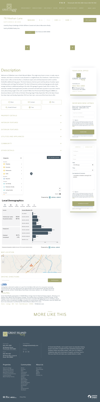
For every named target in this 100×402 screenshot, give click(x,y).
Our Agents (80, 91)
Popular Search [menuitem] (25, 8)
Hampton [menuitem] (23, 374)
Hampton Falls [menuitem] (25, 375)
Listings (8, 304)
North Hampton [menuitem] (25, 382)
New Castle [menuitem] (24, 379)
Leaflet (44, 272)
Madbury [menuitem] (23, 378)
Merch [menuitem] (38, 374)
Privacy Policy (6, 293)
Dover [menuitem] (22, 368)
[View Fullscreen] (3, 262)
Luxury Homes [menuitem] (7, 375)
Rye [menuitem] (22, 387)
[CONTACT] (90, 20)
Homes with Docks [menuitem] (8, 371)
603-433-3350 (79, 3)
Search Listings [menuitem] (7, 368)
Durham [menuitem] (23, 369)
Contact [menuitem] (81, 8)
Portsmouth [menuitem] (24, 384)
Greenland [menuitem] (24, 372)
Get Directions (54, 280)
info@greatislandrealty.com (30, 345)
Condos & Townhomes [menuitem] (9, 374)
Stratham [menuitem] (23, 390)
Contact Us (74, 91)
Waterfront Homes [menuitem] (8, 369)
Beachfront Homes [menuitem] (8, 372)
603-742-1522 (92, 3)
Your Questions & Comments (78, 173)
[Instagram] (26, 352)
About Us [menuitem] (61, 8)
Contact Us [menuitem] (39, 375)
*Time (73, 168)
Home (3, 304)
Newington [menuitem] (24, 381)
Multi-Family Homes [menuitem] (8, 376)
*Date (73, 162)
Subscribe (83, 132)
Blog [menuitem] (37, 371)
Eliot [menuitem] (22, 371)
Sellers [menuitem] (55, 8)
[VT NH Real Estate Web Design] (92, 397)
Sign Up (89, 8)
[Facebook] (23, 352)
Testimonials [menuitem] (39, 369)
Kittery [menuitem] (23, 376)
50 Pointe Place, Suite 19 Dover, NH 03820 (10, 356)
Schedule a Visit (88, 147)
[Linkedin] (28, 352)
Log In (94, 8)
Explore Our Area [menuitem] (71, 8)
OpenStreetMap (52, 272)
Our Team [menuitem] (39, 368)
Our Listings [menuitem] (47, 8)
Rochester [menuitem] (24, 385)
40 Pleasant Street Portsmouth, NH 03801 (9, 348)
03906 (31, 304)
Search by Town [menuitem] (36, 8)
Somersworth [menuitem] (25, 388)
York (16, 304)
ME (13, 304)
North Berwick (23, 304)
